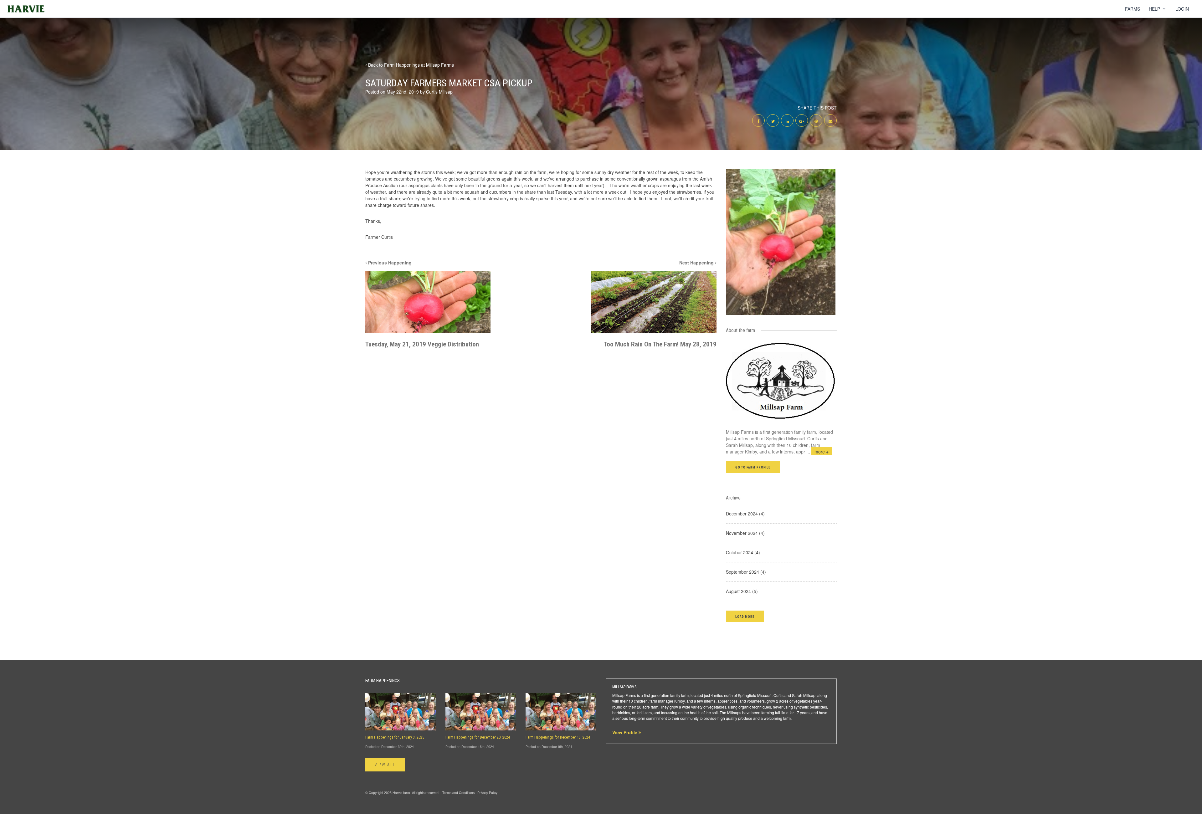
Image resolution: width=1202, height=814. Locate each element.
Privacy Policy (487, 792)
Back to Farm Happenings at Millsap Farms (410, 65)
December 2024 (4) (745, 513)
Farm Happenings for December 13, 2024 (558, 737)
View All (385, 765)
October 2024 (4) (743, 552)
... (817, 451)
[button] (745, 616)
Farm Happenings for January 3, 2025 (394, 737)
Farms (1132, 9)
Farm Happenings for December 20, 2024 (477, 737)
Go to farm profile (752, 467)
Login (1182, 9)
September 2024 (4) (746, 572)
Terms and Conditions (458, 792)
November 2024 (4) (745, 533)
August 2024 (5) (742, 591)
